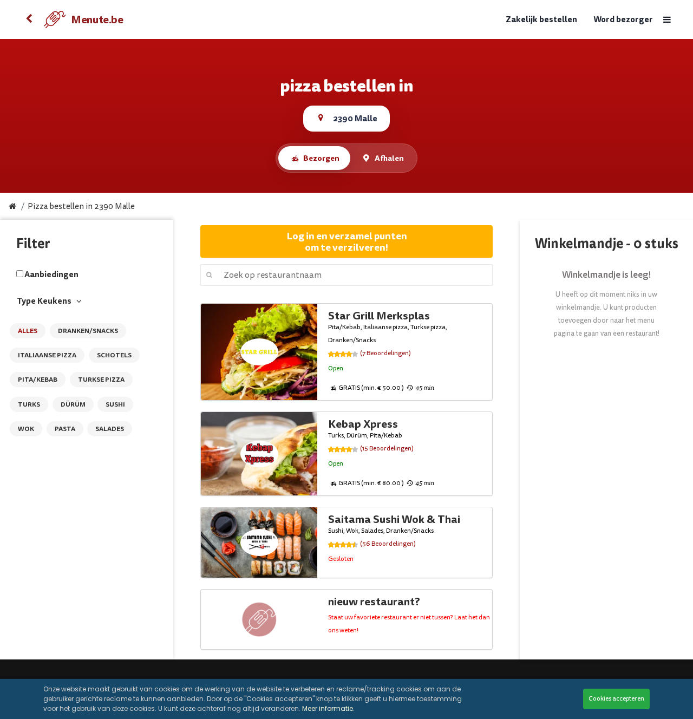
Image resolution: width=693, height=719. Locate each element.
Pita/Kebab (37, 379)
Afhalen (389, 158)
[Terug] (29, 19)
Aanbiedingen (51, 274)
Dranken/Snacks (88, 331)
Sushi (115, 404)
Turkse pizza (101, 379)
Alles (27, 331)
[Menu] (666, 20)
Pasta (65, 429)
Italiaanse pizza (47, 355)
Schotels (114, 355)
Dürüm (73, 404)
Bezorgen (321, 158)
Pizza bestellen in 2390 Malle (81, 206)
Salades (109, 429)
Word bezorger (623, 19)
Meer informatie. (328, 708)
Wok (26, 429)
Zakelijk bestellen (541, 19)
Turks (29, 404)
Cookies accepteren (616, 698)
